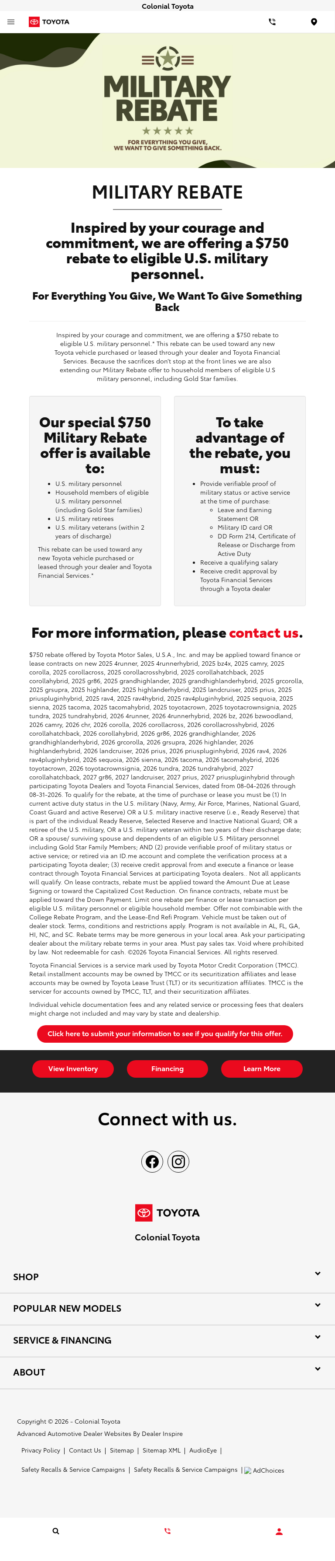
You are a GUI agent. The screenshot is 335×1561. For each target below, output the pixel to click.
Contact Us (85, 1450)
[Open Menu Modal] (11, 22)
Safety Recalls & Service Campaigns (73, 1469)
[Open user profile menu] (279, 1532)
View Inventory (73, 1068)
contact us (264, 631)
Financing (167, 1068)
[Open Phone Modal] (272, 22)
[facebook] (152, 1162)
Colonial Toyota (97, 1421)
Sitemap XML (162, 1450)
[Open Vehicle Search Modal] (56, 1531)
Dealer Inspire (162, 1433)
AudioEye (203, 1450)
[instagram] (178, 1162)
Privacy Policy (40, 1450)
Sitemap (122, 1450)
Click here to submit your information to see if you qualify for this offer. (165, 1033)
